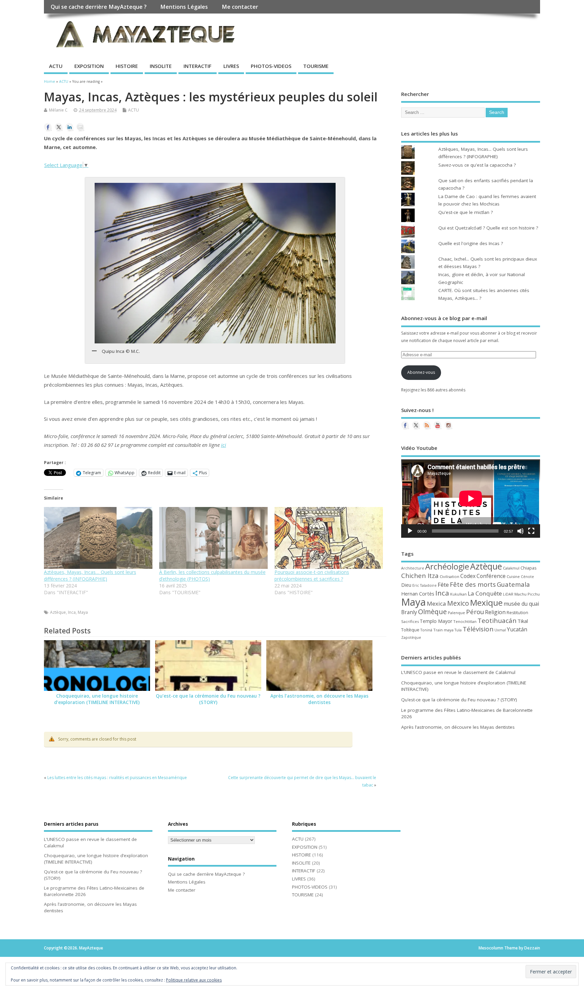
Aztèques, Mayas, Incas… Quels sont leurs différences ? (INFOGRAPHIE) (90, 575)
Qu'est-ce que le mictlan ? (465, 212)
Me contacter (240, 6)
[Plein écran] (531, 531)
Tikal (522, 621)
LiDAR (508, 594)
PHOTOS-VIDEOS (271, 66)
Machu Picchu (527, 594)
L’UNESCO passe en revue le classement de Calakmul (458, 672)
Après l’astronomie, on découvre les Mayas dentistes (319, 699)
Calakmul (511, 568)
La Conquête (485, 593)
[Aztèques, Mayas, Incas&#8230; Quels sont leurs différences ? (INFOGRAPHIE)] (98, 538)
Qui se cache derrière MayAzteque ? (99, 6)
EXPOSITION (89, 66)
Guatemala (513, 584)
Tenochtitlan (465, 621)
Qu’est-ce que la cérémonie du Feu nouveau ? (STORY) (208, 699)
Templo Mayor (436, 621)
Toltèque (410, 630)
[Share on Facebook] (48, 127)
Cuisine (513, 576)
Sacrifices (410, 621)
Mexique (486, 602)
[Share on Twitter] (59, 127)
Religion (495, 612)
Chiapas (528, 568)
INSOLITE (161, 66)
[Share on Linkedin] (70, 127)
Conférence (491, 576)
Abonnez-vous (421, 372)
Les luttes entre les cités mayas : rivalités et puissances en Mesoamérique (117, 777)
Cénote (527, 576)
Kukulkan (458, 594)
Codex (468, 576)
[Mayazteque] (416, 425)
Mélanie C (58, 110)
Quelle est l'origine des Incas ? (470, 243)
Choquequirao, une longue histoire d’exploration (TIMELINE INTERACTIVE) (97, 699)
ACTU (56, 66)
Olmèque (432, 611)
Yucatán (517, 629)
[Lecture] (410, 531)
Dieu (406, 585)
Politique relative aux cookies (194, 980)
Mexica (436, 603)
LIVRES (231, 66)
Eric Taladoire (424, 585)
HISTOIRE (127, 66)
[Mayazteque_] (448, 425)
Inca (72, 612)
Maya (83, 612)
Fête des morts (473, 584)
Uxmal (500, 630)
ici (223, 444)
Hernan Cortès (417, 593)
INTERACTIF (198, 66)
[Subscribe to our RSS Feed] (427, 425)
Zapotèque (411, 637)
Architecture (412, 568)
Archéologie (447, 566)
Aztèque (58, 612)
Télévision (478, 629)
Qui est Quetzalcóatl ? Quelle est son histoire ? (488, 228)
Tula (458, 630)
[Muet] (520, 531)
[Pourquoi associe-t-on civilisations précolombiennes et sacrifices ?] (328, 538)
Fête (443, 584)
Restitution (517, 612)
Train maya (443, 629)
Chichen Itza (420, 575)
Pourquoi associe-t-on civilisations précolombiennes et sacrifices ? (311, 575)
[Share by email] (80, 127)
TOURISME (315, 66)
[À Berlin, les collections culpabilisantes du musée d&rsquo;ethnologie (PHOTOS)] (213, 538)
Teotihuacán (497, 620)
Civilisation (449, 576)
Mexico (458, 603)
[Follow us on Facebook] (405, 425)
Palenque (456, 612)
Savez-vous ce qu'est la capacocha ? (477, 165)
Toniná (426, 630)
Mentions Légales (184, 6)
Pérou (475, 611)
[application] (470, 498)
